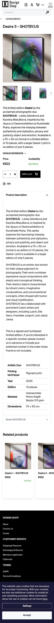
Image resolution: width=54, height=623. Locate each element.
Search (47, 12)
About (5, 524)
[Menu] (50, 5)
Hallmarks (7, 559)
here (45, 599)
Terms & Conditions (12, 576)
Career (6, 534)
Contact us (8, 529)
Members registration (13, 555)
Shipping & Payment (12, 546)
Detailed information (13, 153)
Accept (27, 615)
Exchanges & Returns (13, 550)
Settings (27, 606)
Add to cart (27, 174)
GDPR (6, 572)
